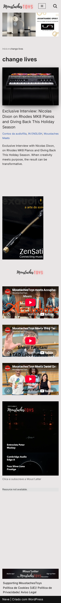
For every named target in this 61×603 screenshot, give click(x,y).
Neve (6, 599)
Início (5, 48)
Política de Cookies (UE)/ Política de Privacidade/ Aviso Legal (27, 590)
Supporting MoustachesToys (22, 583)
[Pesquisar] (55, 6)
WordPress (35, 599)
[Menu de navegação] (42, 6)
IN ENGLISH (35, 133)
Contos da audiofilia (14, 133)
